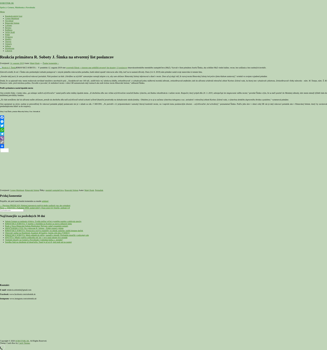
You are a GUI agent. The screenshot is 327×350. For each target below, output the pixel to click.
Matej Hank (35, 63)
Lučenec (8, 25)
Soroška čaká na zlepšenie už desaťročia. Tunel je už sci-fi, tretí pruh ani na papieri (38, 242)
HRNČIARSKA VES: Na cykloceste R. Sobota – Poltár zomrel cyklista (34, 228)
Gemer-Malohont (12, 18)
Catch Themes (24, 343)
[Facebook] (163, 117)
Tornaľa (8, 44)
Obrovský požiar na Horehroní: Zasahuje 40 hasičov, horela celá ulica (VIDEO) (37, 233)
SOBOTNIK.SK (7, 3)
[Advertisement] (76, 170)
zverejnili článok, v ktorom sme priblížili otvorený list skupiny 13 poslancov (96, 68)
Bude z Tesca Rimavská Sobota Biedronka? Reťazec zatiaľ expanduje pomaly (36, 226)
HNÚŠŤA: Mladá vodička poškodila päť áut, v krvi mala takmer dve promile (36, 237)
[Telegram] (163, 134)
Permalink (99, 190)
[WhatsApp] (163, 130)
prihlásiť (45, 201)
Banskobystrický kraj (13, 16)
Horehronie (9, 48)
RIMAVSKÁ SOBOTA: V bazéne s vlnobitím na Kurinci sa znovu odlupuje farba (38, 224)
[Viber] (163, 138)
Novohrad (9, 21)
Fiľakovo (9, 37)
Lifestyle (8, 51)
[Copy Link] (163, 142)
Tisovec (8, 41)
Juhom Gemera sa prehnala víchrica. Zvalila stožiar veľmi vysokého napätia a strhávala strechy (43, 221)
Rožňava (8, 30)
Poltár (7, 35)
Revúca (8, 28)
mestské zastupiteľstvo (54, 190)
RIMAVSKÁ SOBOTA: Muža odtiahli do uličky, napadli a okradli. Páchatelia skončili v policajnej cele (47, 235)
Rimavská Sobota (12, 23)
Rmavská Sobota (71, 190)
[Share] (163, 146)
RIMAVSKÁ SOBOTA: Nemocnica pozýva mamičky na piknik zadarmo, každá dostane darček (44, 231)
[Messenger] (163, 122)
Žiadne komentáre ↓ (51, 63)
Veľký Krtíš (10, 32)
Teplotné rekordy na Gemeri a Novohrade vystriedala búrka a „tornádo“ (34, 240)
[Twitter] (163, 126)
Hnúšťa (8, 39)
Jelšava (8, 46)
